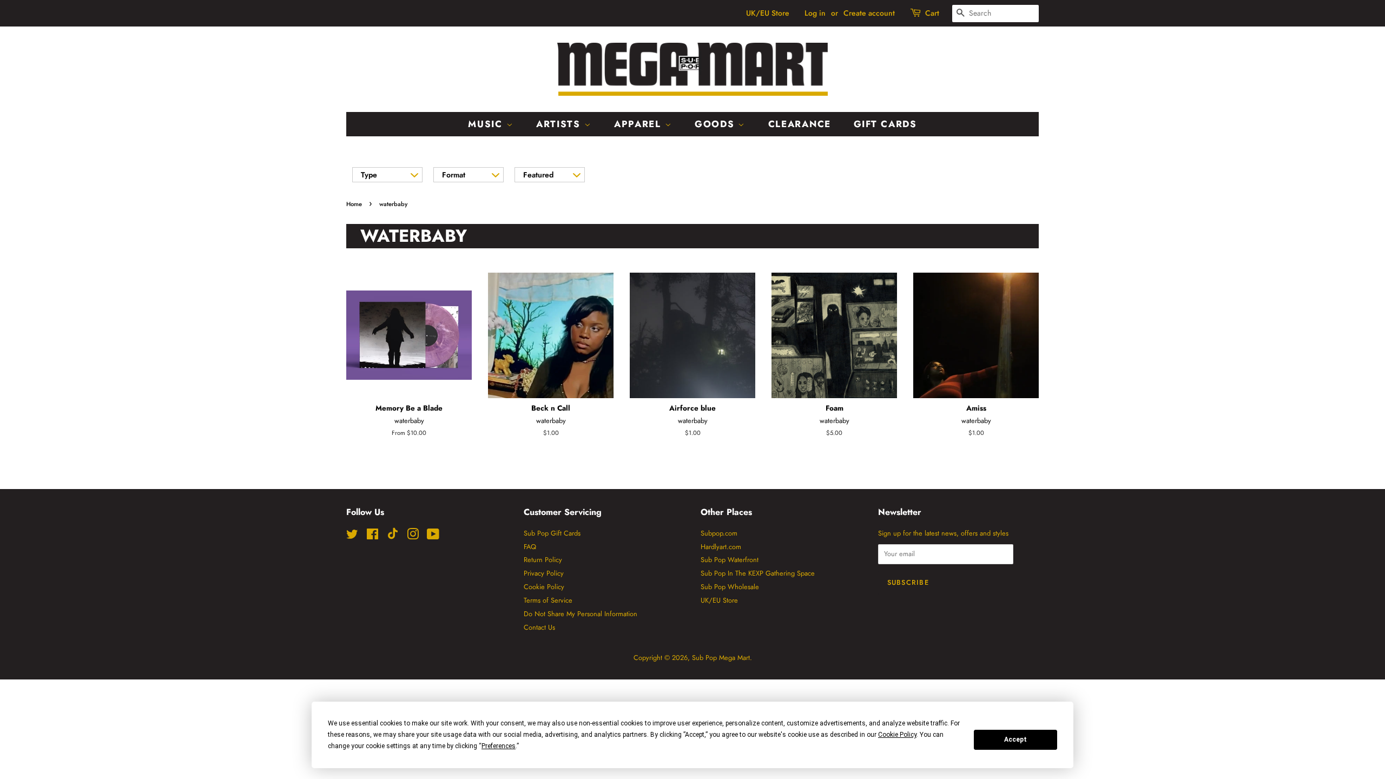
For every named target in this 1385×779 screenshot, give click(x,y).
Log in (815, 13)
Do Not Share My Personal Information (580, 614)
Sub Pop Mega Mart (721, 657)
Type (369, 174)
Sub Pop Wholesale (730, 587)
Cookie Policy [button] (897, 734)
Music (487, 123)
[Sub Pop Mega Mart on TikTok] (393, 537)
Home (354, 204)
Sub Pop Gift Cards (552, 533)
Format (453, 174)
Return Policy (543, 559)
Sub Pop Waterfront (730, 559)
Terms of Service (548, 600)
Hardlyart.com (721, 547)
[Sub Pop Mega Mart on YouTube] (433, 536)
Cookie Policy (544, 587)
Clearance (799, 123)
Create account (869, 13)
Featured (538, 174)
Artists (560, 123)
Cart (932, 13)
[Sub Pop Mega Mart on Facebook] (372, 536)
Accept (1015, 739)
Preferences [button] (499, 746)
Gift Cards (885, 123)
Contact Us (539, 627)
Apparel (639, 123)
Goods (716, 123)
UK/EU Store (767, 13)
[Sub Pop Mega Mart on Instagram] (413, 536)
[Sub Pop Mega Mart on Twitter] (352, 536)
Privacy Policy (544, 573)
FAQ (530, 547)
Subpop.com (719, 533)
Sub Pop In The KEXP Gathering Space (758, 573)
